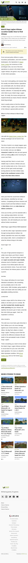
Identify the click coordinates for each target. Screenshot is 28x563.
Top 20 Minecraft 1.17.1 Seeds (6, 452)
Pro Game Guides (14, 518)
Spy (16, 136)
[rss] (2, 496)
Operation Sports (14, 539)
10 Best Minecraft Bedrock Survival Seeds (6, 388)
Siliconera (14, 529)
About (2, 503)
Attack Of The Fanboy (14, 525)
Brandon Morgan (5, 435)
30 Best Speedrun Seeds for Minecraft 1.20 (20, 388)
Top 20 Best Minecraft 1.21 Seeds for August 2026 (6, 409)
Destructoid (14, 533)
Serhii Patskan (18, 392)
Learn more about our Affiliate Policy (8, 368)
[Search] (16, 2)
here (21, 355)
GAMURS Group (24, 553)
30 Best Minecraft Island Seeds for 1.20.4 (20, 408)
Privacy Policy (4, 507)
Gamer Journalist (14, 535)
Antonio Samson (5, 392)
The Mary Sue (14, 541)
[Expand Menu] (22, 2)
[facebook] (13, 496)
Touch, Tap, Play (14, 543)
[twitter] (10, 496)
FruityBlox (14, 545)
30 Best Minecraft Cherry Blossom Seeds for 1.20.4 (20, 453)
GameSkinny (14, 537)
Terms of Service (5, 505)
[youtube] (17, 496)
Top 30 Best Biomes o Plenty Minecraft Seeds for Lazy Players (6, 430)
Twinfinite (14, 520)
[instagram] (6, 496)
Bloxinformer (14, 548)
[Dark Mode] (19, 2)
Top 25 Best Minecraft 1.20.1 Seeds (20, 430)
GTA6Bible (14, 550)
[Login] (25, 2)
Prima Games (14, 527)
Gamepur (14, 523)
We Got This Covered (14, 531)
